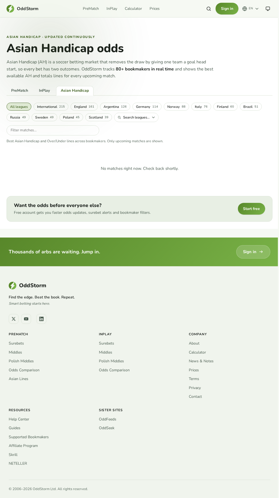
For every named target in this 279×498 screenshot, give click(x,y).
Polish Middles (21, 361)
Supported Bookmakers (29, 437)
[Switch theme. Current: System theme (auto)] (267, 9)
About (194, 343)
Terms (194, 378)
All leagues (19, 106)
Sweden (44, 117)
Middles (15, 352)
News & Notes (201, 361)
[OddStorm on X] (14, 319)
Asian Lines (18, 378)
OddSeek (106, 428)
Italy (201, 106)
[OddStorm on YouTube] (26, 319)
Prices (155, 8)
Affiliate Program (23, 445)
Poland (71, 117)
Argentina (115, 106)
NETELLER (18, 463)
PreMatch (91, 8)
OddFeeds (107, 419)
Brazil (250, 106)
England (84, 106)
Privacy (195, 387)
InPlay (112, 8)
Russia (18, 117)
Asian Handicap (75, 90)
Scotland (98, 117)
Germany (147, 106)
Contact (195, 396)
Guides (14, 428)
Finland (225, 106)
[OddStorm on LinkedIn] (41, 319)
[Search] (208, 9)
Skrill (13, 454)
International (51, 106)
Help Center (19, 419)
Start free (251, 208)
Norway (176, 106)
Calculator (133, 8)
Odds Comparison (24, 370)
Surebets (16, 343)
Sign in (227, 8)
